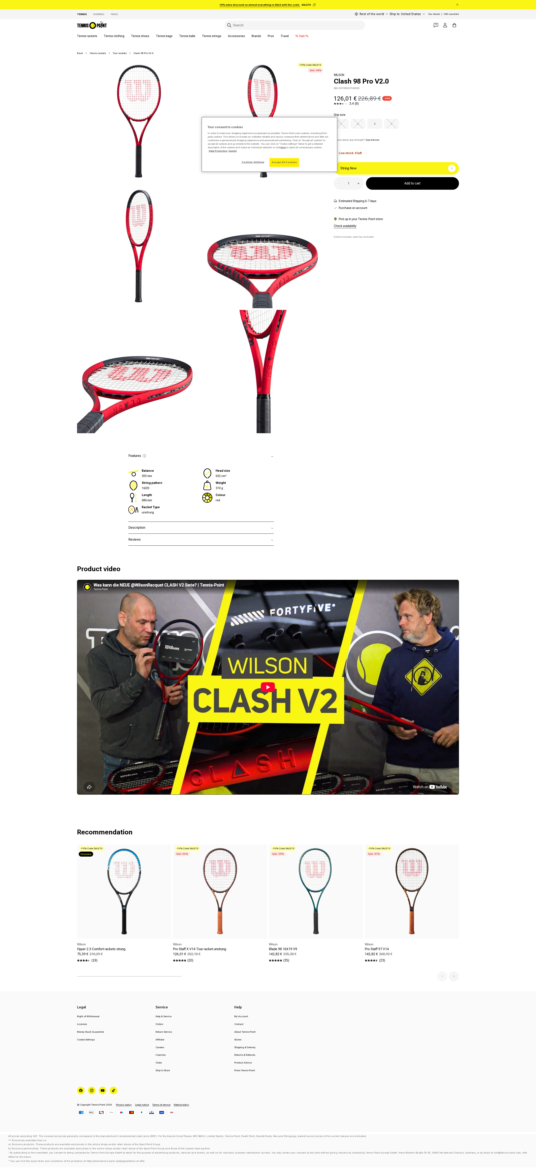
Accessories (236, 36)
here (283, 147)
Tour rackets (120, 53)
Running (98, 14)
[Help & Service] (436, 25)
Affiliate (160, 1039)
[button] (442, 976)
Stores (237, 1039)
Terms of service (161, 1104)
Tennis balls (187, 36)
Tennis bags (164, 36)
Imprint (232, 151)
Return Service (164, 1031)
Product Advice (243, 1062)
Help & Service (163, 1016)
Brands (256, 36)
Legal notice (142, 1104)
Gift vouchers (451, 14)
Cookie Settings (86, 1039)
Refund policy (181, 1104)
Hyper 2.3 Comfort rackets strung (101, 949)
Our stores (434, 14)
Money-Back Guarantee (90, 1031)
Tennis (82, 14)
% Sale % (301, 36)
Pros (271, 36)
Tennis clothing (114, 36)
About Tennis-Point (245, 1031)
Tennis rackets (87, 36)
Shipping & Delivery (245, 1047)
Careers (160, 1047)
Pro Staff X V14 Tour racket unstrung (199, 949)
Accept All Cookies (284, 162)
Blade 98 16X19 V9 (283, 949)
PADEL (114, 14)
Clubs (159, 1062)
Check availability (345, 226)
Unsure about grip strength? (356, 139)
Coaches (161, 1054)
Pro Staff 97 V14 (377, 949)
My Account (241, 1016)
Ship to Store (163, 1070)
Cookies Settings (253, 162)
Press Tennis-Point (244, 1070)
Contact (239, 1024)
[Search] (229, 25)
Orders (159, 1024)
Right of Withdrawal (88, 1016)
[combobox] (295, 25)
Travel (285, 36)
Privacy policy (124, 1104)
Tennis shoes (140, 36)
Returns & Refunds (244, 1054)
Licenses (82, 1024)
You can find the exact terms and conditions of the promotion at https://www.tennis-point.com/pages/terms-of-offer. (77, 1161)
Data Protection (218, 151)
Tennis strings (211, 36)
